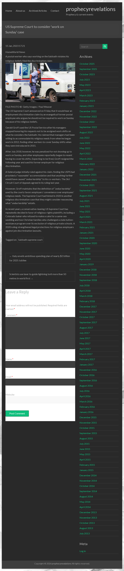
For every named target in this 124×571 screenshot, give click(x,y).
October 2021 (87, 185)
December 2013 (88, 512)
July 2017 (85, 332)
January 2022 (86, 169)
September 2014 (88, 491)
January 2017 (86, 364)
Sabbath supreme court (30, 239)
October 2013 (87, 522)
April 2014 (85, 507)
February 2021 (87, 227)
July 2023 (85, 79)
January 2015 (86, 470)
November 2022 (88, 116)
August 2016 (86, 385)
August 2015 (86, 438)
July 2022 (85, 137)
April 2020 (85, 259)
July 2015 (85, 443)
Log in (83, 551)
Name (9, 359)
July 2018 (85, 285)
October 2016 (87, 375)
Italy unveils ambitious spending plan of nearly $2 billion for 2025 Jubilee (39, 258)
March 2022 (86, 158)
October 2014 (87, 485)
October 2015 (87, 427)
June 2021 (85, 206)
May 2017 (85, 343)
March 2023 (86, 95)
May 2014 (85, 501)
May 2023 (85, 84)
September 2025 (88, 69)
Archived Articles (38, 10)
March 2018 (86, 295)
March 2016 (86, 401)
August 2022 (86, 132)
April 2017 (85, 348)
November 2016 (88, 369)
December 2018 (88, 269)
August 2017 (86, 327)
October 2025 (87, 63)
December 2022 (88, 111)
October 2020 (87, 237)
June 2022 (85, 142)
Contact (55, 10)
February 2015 (87, 464)
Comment (11, 315)
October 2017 (87, 317)
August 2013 (86, 528)
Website (9, 394)
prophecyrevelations (91, 9)
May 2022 (85, 148)
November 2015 (88, 422)
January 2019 (86, 264)
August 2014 (86, 496)
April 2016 (85, 396)
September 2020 (88, 243)
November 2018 (88, 274)
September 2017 (88, 322)
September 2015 (88, 433)
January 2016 (86, 412)
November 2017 (88, 311)
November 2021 (88, 179)
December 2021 (88, 174)
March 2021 (86, 222)
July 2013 (85, 533)
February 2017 (87, 359)
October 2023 (87, 74)
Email (9, 376)
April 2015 (85, 459)
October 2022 (87, 121)
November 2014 (88, 480)
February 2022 (87, 164)
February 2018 (87, 301)
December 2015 (88, 417)
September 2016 (88, 380)
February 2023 (87, 100)
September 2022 (88, 127)
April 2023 (85, 90)
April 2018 (85, 290)
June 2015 (85, 449)
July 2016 (85, 390)
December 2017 (88, 306)
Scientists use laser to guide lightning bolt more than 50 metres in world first (37, 276)
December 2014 (88, 475)
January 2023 (86, 105)
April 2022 (85, 153)
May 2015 (85, 454)
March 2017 (86, 354)
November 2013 (88, 517)
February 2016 (87, 406)
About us (20, 10)
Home (8, 10)
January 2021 (86, 232)
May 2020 (85, 253)
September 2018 (88, 280)
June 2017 (85, 338)
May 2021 (85, 211)
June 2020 (85, 248)
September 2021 (88, 190)
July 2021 (85, 200)
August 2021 (86, 195)
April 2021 (85, 216)
